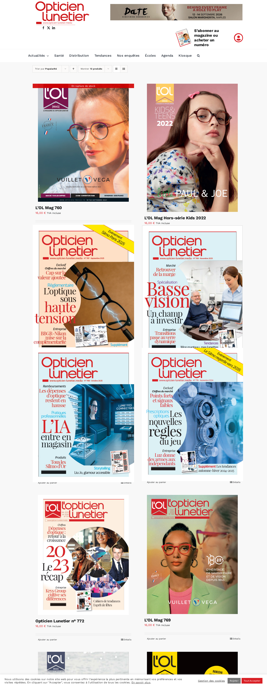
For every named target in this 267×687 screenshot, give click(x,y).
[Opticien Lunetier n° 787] (83, 292)
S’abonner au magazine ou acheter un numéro (206, 37)
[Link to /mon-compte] (238, 37)
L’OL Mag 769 (157, 620)
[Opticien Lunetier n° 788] (83, 414)
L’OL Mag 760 (48, 207)
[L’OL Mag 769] (192, 554)
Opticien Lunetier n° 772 (59, 621)
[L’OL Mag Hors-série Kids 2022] (192, 148)
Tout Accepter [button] (252, 680)
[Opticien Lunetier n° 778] (192, 414)
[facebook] (43, 27)
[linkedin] (53, 27)
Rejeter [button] (234, 680)
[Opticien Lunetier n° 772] (83, 555)
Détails (127, 482)
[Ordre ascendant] (73, 69)
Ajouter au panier (47, 482)
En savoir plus (141, 682)
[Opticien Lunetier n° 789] (192, 291)
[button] (198, 55)
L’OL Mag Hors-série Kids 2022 (175, 218)
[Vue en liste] (123, 68)
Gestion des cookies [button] (211, 680)
